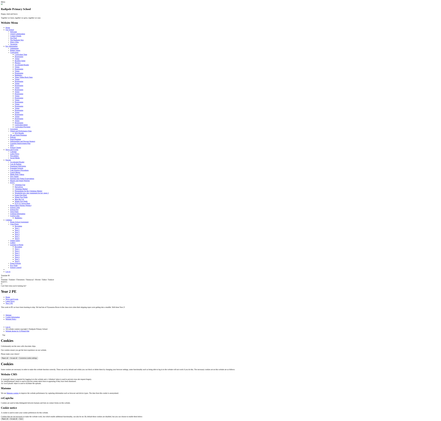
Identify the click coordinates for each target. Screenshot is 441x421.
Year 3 (17, 232)
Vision (17, 59)
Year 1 (17, 228)
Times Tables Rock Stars (24, 77)
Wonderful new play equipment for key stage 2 (32, 193)
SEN (12, 145)
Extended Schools (16, 168)
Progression (19, 57)
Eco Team (13, 265)
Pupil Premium (15, 139)
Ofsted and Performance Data (21, 131)
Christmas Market (21, 189)
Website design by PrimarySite (17, 331)
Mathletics (18, 75)
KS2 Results (19, 133)
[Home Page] (2, 4)
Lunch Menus (15, 172)
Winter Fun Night (21, 197)
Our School (10, 30)
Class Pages (14, 224)
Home (8, 28)
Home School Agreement (19, 222)
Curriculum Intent (21, 125)
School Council (15, 267)
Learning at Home (16, 245)
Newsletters (14, 156)
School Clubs (15, 207)
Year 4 (17, 234)
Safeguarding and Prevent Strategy (22, 141)
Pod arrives (19, 187)
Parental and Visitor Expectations (22, 179)
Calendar (13, 152)
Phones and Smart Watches (20, 181)
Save (21, 419)
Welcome (13, 32)
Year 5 (17, 236)
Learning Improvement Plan (20, 143)
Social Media (15, 158)
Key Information (12, 46)
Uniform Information (17, 214)
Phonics (17, 63)
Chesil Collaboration (17, 34)
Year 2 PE (9, 303)
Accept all (13, 358)
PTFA (12, 183)
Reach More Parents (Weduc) (20, 205)
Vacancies (13, 44)
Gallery (13, 243)
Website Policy (11, 319)
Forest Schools (15, 263)
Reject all (5, 358)
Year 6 (17, 239)
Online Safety (15, 241)
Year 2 (17, 230)
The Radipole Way (17, 40)
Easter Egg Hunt (21, 195)
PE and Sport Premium (18, 135)
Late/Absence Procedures (19, 170)
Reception (18, 226)
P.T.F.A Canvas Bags (22, 203)
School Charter (15, 148)
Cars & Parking (15, 164)
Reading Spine (20, 61)
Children (9, 220)
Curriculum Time (21, 54)
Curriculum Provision (22, 127)
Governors (14, 129)
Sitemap (8, 315)
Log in (8, 272)
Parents (8, 160)
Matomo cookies (13, 393)
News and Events (12, 150)
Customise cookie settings (28, 358)
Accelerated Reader (22, 65)
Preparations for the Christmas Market (28, 191)
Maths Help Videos (17, 174)
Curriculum (14, 52)
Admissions (14, 48)
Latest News (14, 154)
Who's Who (14, 42)
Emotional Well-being (18, 166)
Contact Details (15, 36)
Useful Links (15, 216)
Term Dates (14, 212)
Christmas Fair (20, 185)
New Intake (14, 176)
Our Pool (13, 38)
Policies (13, 137)
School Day (14, 210)
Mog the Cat (19, 199)
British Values (15, 50)
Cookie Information (13, 317)
